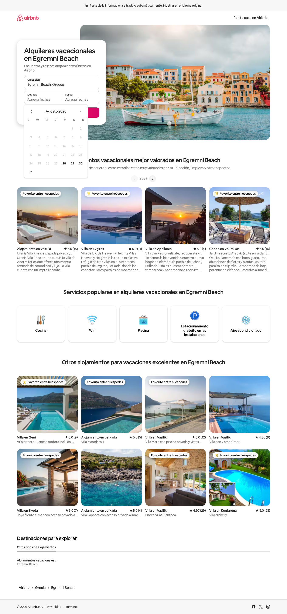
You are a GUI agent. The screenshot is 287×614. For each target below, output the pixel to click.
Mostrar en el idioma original (182, 5)
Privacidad (54, 607)
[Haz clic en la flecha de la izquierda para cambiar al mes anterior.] (31, 111)
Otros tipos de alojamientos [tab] (36, 547)
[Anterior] (134, 178)
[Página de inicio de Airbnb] (28, 17)
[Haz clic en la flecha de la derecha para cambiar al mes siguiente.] (80, 111)
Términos (71, 607)
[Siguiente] (152, 178)
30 (81, 163)
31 (31, 172)
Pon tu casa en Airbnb (250, 18)
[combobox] (61, 84)
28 (64, 163)
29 (72, 163)
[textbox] (42, 99)
